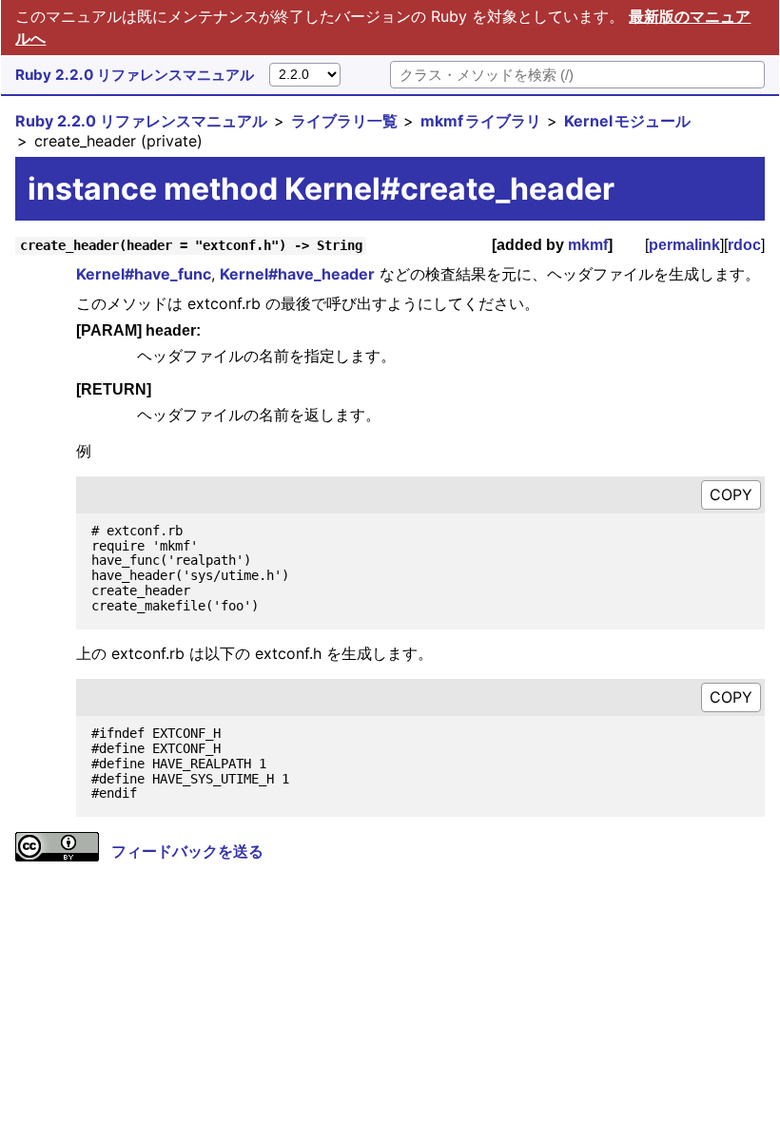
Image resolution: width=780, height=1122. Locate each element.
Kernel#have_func (143, 273)
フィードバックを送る (187, 851)
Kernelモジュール (627, 120)
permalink (684, 245)
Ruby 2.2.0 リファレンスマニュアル (134, 75)
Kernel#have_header (297, 273)
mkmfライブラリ (480, 120)
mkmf (588, 245)
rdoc (744, 245)
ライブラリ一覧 (344, 120)
